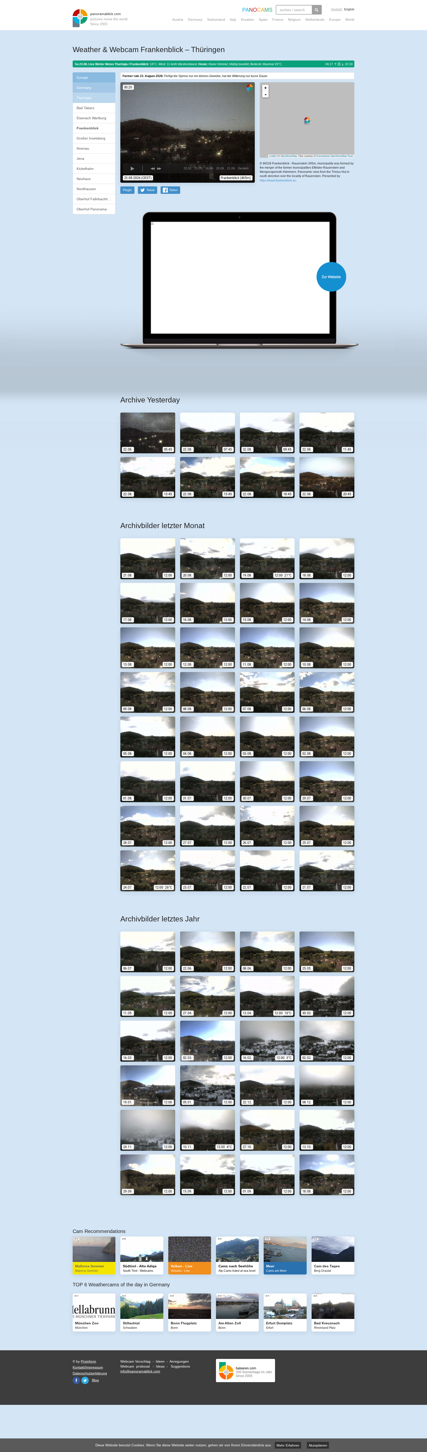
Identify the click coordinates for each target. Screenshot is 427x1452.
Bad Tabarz (85, 108)
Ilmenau (83, 148)
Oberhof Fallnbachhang (95, 199)
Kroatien (247, 19)
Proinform (88, 1361)
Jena (80, 158)
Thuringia (84, 98)
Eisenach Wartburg (91, 118)
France (277, 19)
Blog (95, 1380)
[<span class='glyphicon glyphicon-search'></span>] (317, 10)
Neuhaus (84, 179)
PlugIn (127, 190)
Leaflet (272, 156)
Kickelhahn (85, 169)
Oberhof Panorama (92, 209)
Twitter (85, 1380)
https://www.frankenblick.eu (278, 180)
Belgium (294, 19)
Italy (233, 19)
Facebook (76, 1380)
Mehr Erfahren (288, 1445)
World (349, 19)
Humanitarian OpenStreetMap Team (334, 156)
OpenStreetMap (289, 156)
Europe (335, 19)
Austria (177, 19)
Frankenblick (88, 128)
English (349, 9)
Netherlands (314, 19)
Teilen (173, 190)
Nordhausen (86, 189)
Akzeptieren (318, 1445)
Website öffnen (231, 276)
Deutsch (336, 9)
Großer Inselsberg (91, 138)
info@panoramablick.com (140, 1371)
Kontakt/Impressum (88, 1367)
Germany (195, 19)
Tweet (150, 190)
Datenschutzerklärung (90, 1373)
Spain (263, 19)
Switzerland (216, 19)
